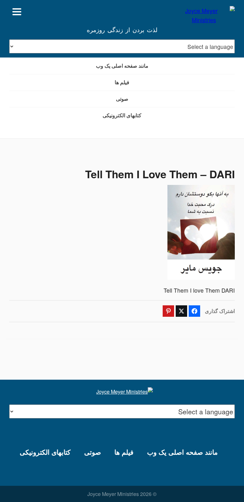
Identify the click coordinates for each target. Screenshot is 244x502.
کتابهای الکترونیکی (122, 115)
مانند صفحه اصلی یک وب (122, 65)
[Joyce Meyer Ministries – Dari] (204, 11)
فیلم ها (122, 82)
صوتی (122, 98)
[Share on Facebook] (194, 311)
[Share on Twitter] (181, 311)
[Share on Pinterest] (168, 311)
